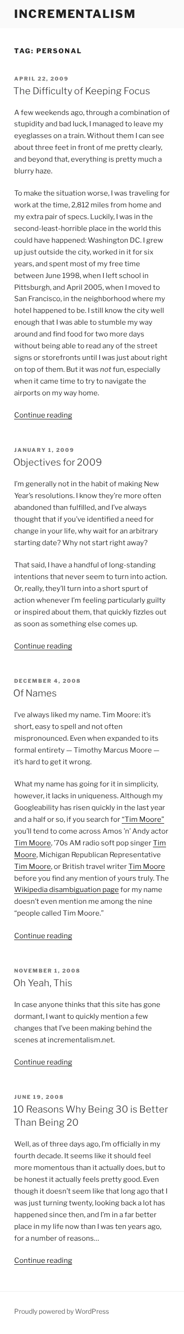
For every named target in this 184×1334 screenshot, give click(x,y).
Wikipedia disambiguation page (66, 889)
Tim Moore (32, 843)
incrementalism (75, 14)
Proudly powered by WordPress (61, 1311)
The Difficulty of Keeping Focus (81, 91)
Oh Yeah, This (42, 983)
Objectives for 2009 (57, 462)
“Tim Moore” (143, 819)
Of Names (35, 693)
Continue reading (43, 415)
